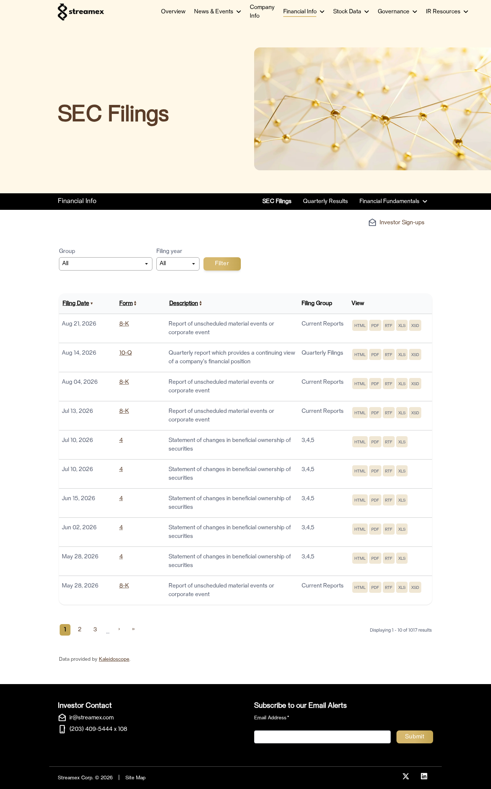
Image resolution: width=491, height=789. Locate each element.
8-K (124, 324)
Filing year (169, 251)
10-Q (125, 353)
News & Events (213, 12)
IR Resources (443, 12)
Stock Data (347, 12)
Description (183, 303)
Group (67, 251)
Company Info (262, 12)
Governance (393, 12)
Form (126, 303)
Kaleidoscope (114, 659)
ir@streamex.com (91, 718)
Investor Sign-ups (402, 223)
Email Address (271, 717)
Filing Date (76, 303)
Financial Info (300, 12)
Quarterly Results (325, 201)
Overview (173, 12)
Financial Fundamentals (389, 201)
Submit (415, 737)
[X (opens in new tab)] (405, 777)
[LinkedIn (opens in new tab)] (424, 777)
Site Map (135, 777)
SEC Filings (277, 201)
